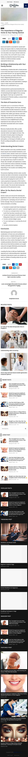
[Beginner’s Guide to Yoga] (14, 554)
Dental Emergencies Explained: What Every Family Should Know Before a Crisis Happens (17, 394)
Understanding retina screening (9, 350)
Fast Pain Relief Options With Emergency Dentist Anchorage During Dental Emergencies (17, 404)
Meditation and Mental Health (8, 542)
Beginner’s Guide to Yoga (7, 564)
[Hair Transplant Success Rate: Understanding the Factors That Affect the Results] (4, 385)
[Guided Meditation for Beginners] (14, 577)
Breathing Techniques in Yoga (8, 611)
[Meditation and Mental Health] (14, 532)
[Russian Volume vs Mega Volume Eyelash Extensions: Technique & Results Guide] (4, 413)
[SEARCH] (25, 428)
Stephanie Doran (5, 34)
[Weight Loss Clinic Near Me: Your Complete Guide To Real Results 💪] (4, 423)
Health (2, 28)
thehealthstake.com (18, 752)
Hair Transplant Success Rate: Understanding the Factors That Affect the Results (17, 385)
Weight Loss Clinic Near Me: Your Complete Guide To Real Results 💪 (18, 422)
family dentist (23, 69)
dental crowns (6, 153)
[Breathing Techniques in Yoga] (14, 601)
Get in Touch (9, 2)
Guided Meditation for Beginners (9, 587)
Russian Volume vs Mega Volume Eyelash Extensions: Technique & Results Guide (17, 413)
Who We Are (16, 2)
